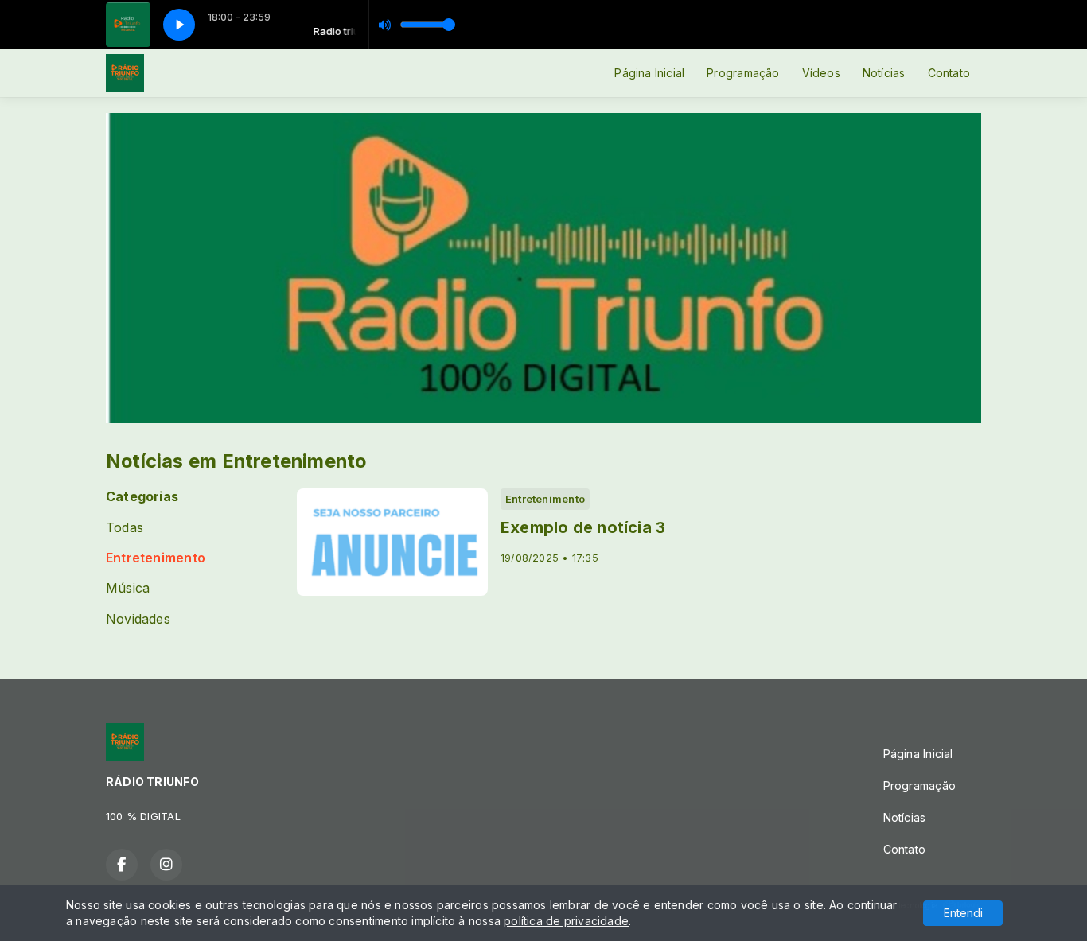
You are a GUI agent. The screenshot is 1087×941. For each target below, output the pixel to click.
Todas (124, 527)
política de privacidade (566, 920)
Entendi (963, 913)
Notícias (884, 73)
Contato (949, 73)
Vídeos (821, 73)
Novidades (138, 619)
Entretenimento (155, 558)
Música (128, 588)
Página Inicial (649, 73)
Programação (743, 73)
